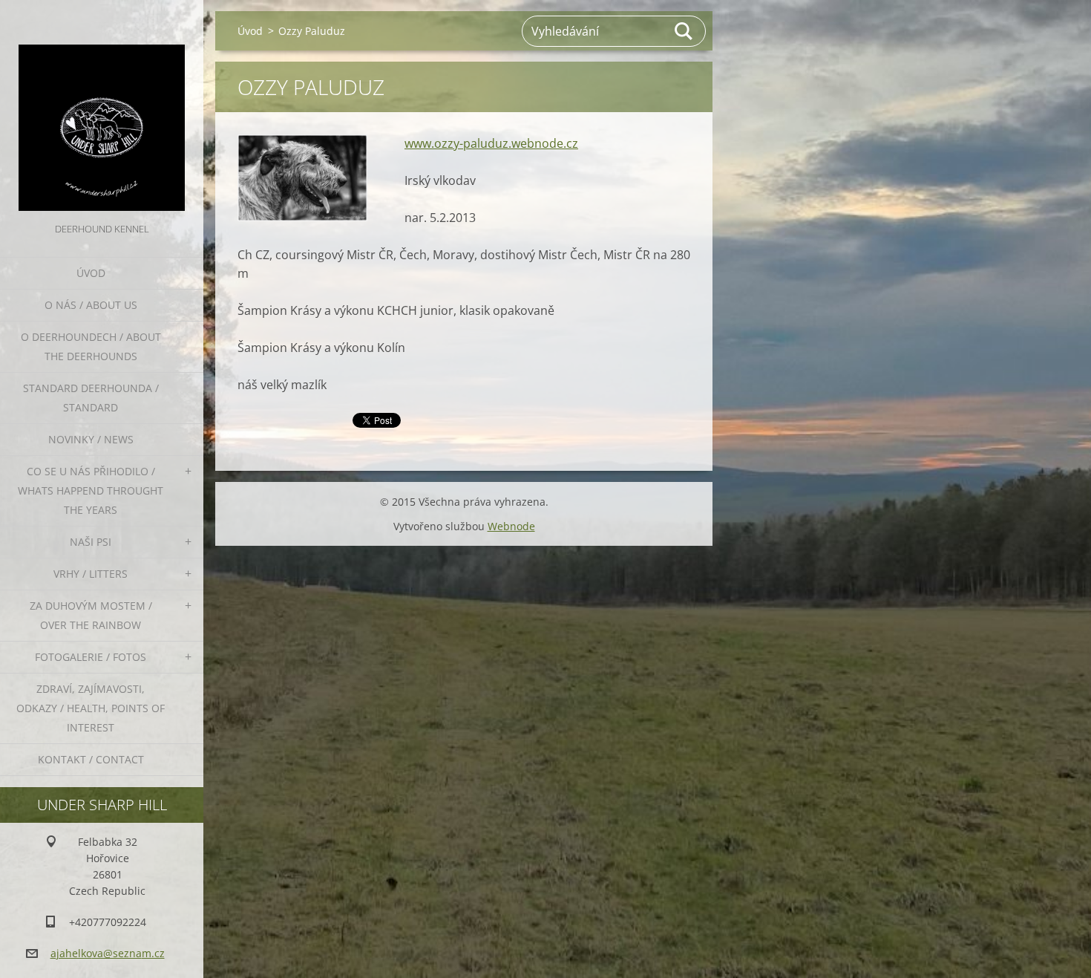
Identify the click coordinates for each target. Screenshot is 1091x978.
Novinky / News (91, 439)
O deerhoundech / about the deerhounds (91, 346)
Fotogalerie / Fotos (90, 657)
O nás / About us (91, 305)
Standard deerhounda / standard (91, 397)
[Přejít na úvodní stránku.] (101, 110)
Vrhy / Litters (90, 574)
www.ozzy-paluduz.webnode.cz (491, 143)
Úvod (90, 273)
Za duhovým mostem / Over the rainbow (91, 615)
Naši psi (90, 542)
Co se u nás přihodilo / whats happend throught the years (90, 490)
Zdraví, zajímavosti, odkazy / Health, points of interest (90, 708)
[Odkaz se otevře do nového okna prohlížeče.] (302, 177)
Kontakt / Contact (91, 759)
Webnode (511, 526)
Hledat (684, 31)
